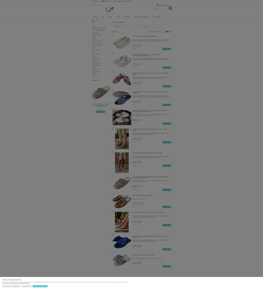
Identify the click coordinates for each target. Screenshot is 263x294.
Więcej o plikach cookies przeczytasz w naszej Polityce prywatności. (15, 283)
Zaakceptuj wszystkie (40, 286)
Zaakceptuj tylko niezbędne (11, 286)
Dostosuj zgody (27, 286)
